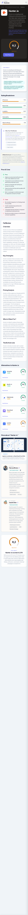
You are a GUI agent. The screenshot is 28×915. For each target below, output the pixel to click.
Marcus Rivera (13, 468)
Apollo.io (9, 384)
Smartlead (10, 410)
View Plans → (8, 55)
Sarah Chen (13, 502)
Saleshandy (10, 397)
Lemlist (9, 423)
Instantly (9, 371)
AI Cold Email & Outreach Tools (12, 7)
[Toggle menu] (26, 2)
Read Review (5, 377)
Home (2, 7)
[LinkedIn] (20, 470)
